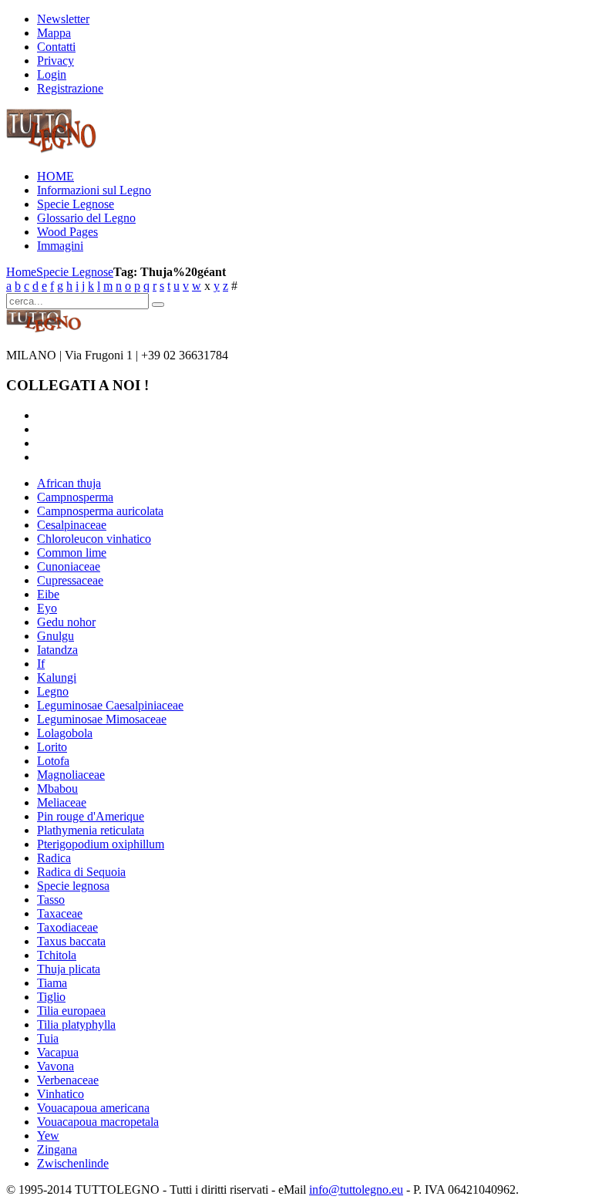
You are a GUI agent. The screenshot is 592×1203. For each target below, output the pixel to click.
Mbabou (57, 788)
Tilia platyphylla (76, 1024)
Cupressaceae (70, 580)
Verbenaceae (68, 1080)
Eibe (48, 594)
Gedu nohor (66, 621)
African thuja (69, 483)
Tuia (48, 1038)
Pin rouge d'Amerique (90, 816)
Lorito (52, 746)
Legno (53, 691)
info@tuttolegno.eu (356, 1189)
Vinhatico (60, 1093)
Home (21, 271)
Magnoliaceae (71, 774)
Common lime (71, 552)
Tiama (52, 982)
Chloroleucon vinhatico (94, 538)
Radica (54, 857)
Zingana (57, 1149)
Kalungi (56, 677)
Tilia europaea (71, 1010)
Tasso (51, 899)
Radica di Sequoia (81, 871)
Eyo (47, 608)
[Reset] (158, 304)
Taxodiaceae (67, 927)
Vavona (55, 1066)
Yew (48, 1135)
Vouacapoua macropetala (98, 1121)
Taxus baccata (71, 941)
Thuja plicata (68, 969)
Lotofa (53, 760)
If (41, 663)
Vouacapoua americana (93, 1107)
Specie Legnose (74, 271)
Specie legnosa (73, 885)
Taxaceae (59, 913)
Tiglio (51, 996)
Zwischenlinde (73, 1163)
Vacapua (58, 1052)
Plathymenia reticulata (90, 830)
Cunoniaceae (68, 566)
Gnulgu (55, 635)
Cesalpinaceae (71, 524)
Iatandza (57, 649)
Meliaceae (61, 802)
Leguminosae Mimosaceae (101, 719)
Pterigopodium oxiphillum (100, 844)
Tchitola (56, 955)
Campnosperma (75, 497)
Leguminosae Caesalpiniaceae (110, 705)
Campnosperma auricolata (100, 510)
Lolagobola (64, 733)
